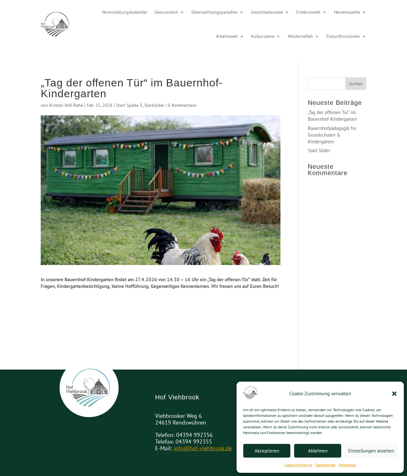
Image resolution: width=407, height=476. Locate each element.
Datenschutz (325, 464)
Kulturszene (262, 36)
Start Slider (319, 150)
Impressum (347, 464)
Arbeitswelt (227, 36)
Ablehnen (318, 451)
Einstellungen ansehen (371, 451)
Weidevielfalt (300, 36)
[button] (394, 394)
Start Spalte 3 (129, 105)
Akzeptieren (267, 451)
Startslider (154, 105)
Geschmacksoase (267, 12)
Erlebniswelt (308, 12)
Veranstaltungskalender (125, 12)
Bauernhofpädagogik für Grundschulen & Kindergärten (332, 135)
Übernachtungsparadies (214, 12)
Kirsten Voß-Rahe (66, 105)
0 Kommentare (182, 105)
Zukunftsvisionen (343, 36)
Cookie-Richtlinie (298, 464)
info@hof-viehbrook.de (203, 448)
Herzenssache (347, 12)
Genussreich (166, 12)
